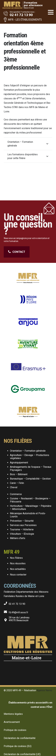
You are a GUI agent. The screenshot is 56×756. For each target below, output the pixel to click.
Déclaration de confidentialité (19, 738)
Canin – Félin (17, 483)
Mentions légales (13, 713)
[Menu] (51, 12)
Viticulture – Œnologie (22, 533)
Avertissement (12, 722)
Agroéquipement (19, 462)
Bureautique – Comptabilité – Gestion (30, 478)
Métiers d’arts (17, 538)
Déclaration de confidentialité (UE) (22, 754)
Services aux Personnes (23, 525)
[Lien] (22, 3)
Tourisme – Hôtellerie (22, 529)
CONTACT (18, 251)
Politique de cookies (15, 730)
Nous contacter (18, 574)
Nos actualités (18, 569)
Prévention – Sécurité (22, 520)
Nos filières (16, 557)
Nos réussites (18, 563)
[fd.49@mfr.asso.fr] (6, 611)
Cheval (13, 487)
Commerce (16, 494)
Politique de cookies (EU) (17, 746)
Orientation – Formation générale (28, 450)
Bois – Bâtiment (18, 474)
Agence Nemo (44, 690)
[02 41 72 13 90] (6, 602)
